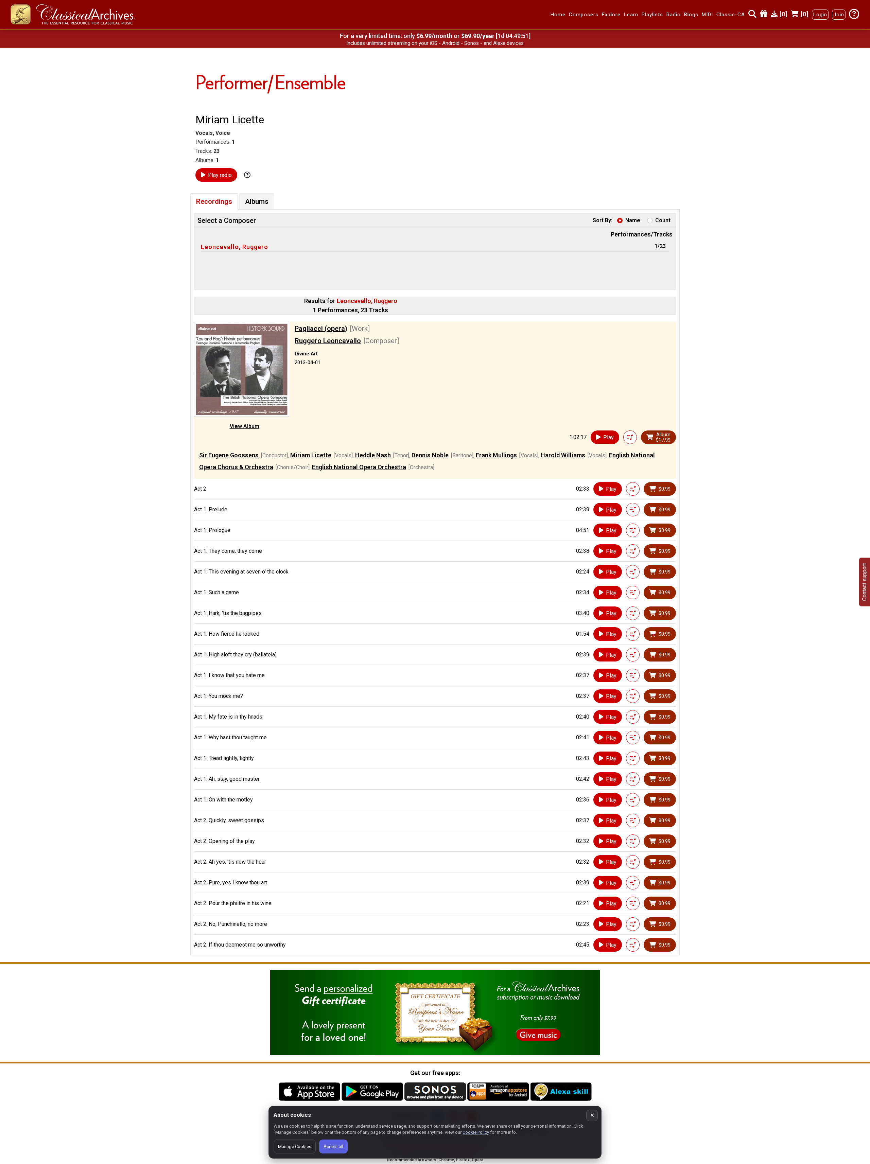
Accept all (333, 1146)
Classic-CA (730, 15)
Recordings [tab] (214, 201)
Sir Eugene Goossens (229, 455)
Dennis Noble (430, 455)
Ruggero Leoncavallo (328, 341)
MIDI (707, 15)
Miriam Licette (310, 455)
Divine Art (306, 354)
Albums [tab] (256, 201)
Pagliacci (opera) (321, 328)
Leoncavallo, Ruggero (234, 246)
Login (820, 15)
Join (838, 15)
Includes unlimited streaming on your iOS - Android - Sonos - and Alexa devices (435, 43)
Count (663, 220)
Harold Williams (563, 455)
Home (558, 15)
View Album (244, 426)
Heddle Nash (373, 455)
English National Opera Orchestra (359, 467)
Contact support (864, 582)
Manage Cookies (294, 1146)
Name (632, 220)
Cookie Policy (476, 1132)
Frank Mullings (496, 455)
